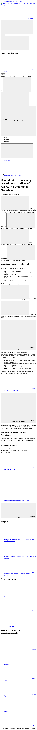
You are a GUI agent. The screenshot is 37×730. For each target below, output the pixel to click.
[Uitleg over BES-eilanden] (15, 203)
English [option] (6, 139)
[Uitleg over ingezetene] (21, 252)
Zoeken (3, 76)
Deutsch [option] (6, 141)
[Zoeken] (17, 84)
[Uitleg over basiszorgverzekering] (15, 308)
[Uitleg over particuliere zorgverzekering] (15, 292)
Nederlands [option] (7, 138)
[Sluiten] (15, 43)
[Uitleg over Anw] (15, 236)
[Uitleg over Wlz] (20, 220)
